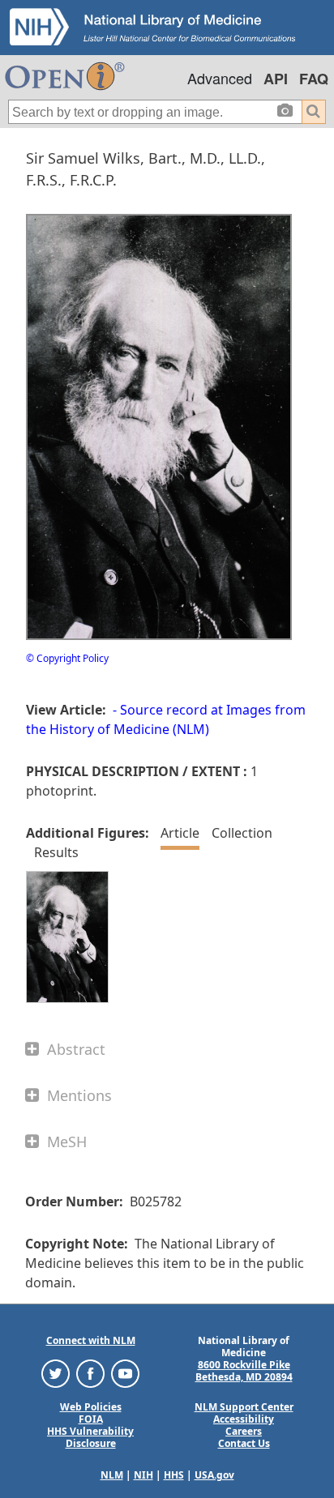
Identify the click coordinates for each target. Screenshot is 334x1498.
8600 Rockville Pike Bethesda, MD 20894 (244, 1371)
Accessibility (243, 1419)
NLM (112, 1475)
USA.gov (214, 1475)
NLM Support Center (244, 1407)
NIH (143, 1475)
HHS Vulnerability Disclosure (90, 1437)
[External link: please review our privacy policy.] (55, 1373)
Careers (243, 1431)
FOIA (91, 1419)
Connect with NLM (90, 1340)
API (275, 78)
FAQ (313, 78)
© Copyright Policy (67, 658)
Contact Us (244, 1443)
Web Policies (91, 1407)
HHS (174, 1475)
